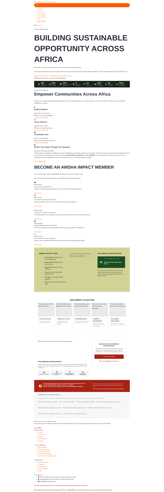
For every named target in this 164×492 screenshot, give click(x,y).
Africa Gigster (42, 447)
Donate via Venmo (40, 130)
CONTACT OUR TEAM (109, 356)
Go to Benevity (39, 161)
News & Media (42, 468)
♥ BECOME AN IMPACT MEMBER (45, 76)
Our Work (41, 12)
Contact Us (39, 475)
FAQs (40, 471)
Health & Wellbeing (44, 454)
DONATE (42, 21)
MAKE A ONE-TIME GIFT (64, 76)
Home (40, 8)
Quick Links (39, 430)
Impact (40, 436)
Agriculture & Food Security (47, 456)
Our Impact (42, 15)
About (40, 10)
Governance (42, 466)
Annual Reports (43, 462)
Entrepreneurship (44, 451)
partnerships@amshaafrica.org (109, 361)
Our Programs (40, 445)
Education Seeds (43, 449)
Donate (40, 441)
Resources (39, 460)
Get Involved (42, 17)
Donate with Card (40, 143)
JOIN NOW (38, 193)
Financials (41, 464)
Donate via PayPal (40, 118)
